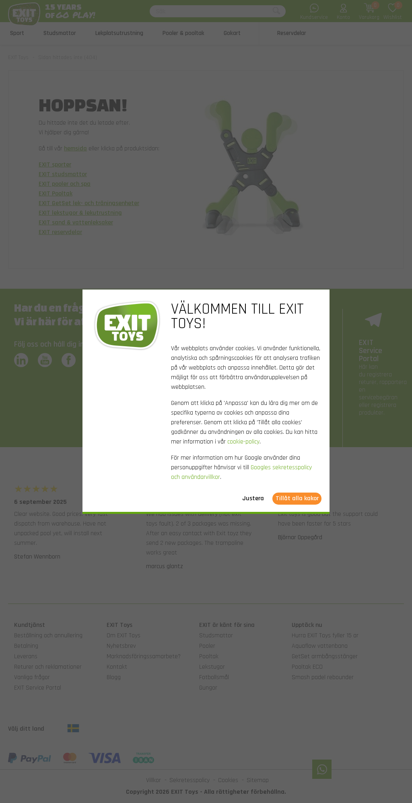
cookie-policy (243, 441)
